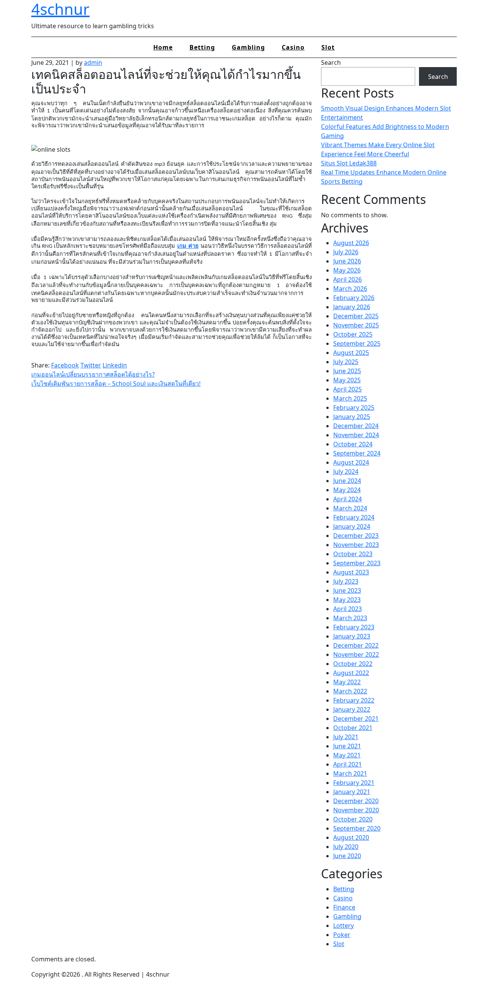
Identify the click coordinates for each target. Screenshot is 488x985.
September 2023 (356, 563)
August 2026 (351, 243)
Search (331, 62)
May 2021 (347, 755)
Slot (328, 47)
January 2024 (351, 526)
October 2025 (352, 334)
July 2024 (345, 471)
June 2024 (347, 480)
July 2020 (345, 846)
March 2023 (350, 618)
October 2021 (352, 728)
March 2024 (350, 508)
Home (163, 47)
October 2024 (352, 444)
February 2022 (353, 700)
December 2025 (356, 316)
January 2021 (351, 792)
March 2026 (350, 288)
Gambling (248, 47)
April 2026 (347, 279)
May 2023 (347, 599)
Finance (344, 907)
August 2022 (351, 673)
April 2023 (347, 609)
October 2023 (352, 554)
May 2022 (347, 682)
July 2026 (345, 252)
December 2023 (356, 535)
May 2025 (347, 380)
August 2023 (351, 572)
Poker (341, 934)
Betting (202, 47)
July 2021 (345, 737)
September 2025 (356, 343)
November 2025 (356, 325)
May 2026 (347, 270)
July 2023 (345, 581)
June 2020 (347, 856)
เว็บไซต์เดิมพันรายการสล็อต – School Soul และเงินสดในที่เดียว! (116, 383)
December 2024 (356, 426)
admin (93, 62)
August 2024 (351, 462)
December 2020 (356, 801)
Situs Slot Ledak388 (349, 163)
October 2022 (352, 663)
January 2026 (351, 307)
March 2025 (350, 398)
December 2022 (356, 645)
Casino (293, 47)
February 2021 (353, 782)
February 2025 (353, 407)
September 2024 (356, 453)
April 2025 (347, 389)
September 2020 (356, 828)
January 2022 (351, 709)
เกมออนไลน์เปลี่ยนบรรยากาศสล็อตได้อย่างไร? (93, 374)
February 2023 (353, 627)
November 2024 (356, 435)
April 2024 (347, 499)
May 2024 (347, 490)
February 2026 (353, 298)
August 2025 (351, 352)
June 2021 (347, 746)
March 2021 (350, 773)
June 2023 (347, 590)
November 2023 (356, 545)
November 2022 (356, 654)
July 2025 (345, 362)
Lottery (343, 925)
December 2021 (356, 718)
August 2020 (351, 837)
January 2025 (351, 416)
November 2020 (356, 810)
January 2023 (351, 636)
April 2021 (347, 764)
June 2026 (347, 261)
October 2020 (352, 819)
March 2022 (350, 691)
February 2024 (353, 517)
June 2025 (347, 371)
